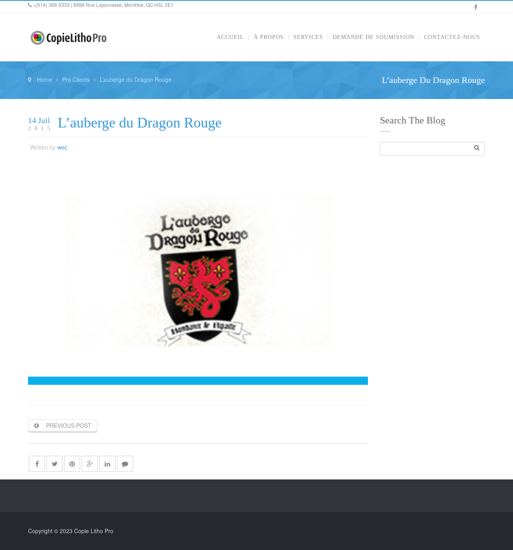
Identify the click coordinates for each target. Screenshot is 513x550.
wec (62, 147)
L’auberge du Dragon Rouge (140, 123)
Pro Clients (76, 79)
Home (44, 79)
